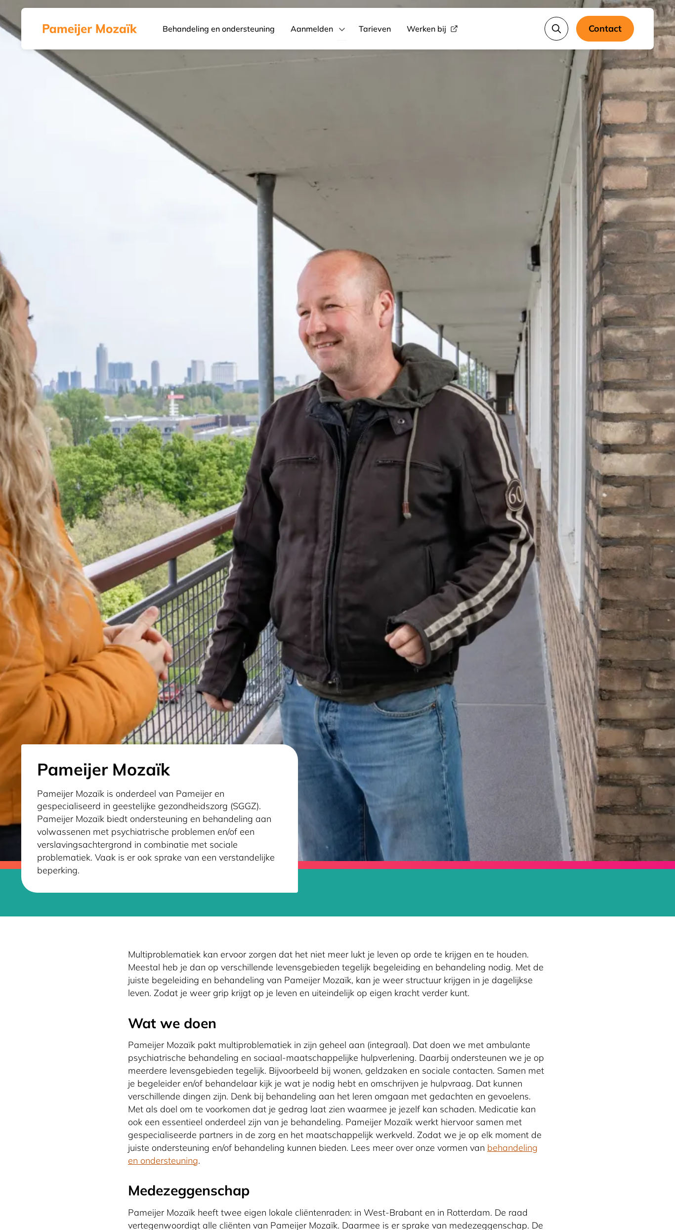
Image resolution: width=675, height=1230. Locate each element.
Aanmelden (312, 29)
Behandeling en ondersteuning (219, 29)
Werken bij (426, 29)
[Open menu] (342, 29)
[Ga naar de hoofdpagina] (90, 28)
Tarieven (375, 29)
